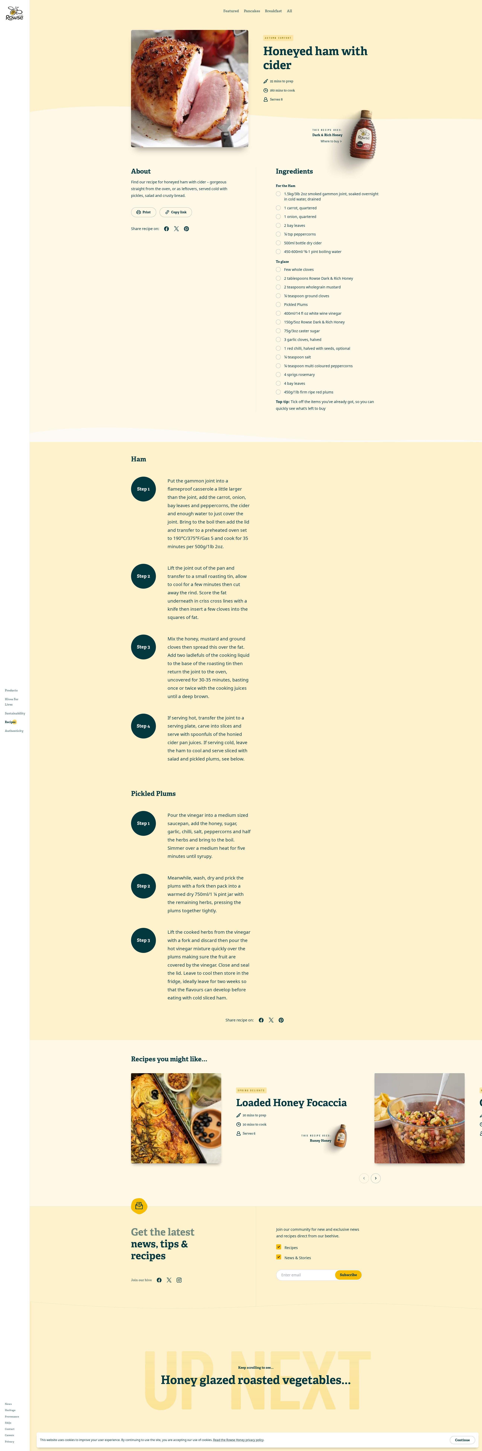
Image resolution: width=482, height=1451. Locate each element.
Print (147, 212)
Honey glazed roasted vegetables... (256, 1380)
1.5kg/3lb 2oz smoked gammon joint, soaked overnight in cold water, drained (331, 196)
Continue (462, 1440)
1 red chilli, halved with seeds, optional (317, 348)
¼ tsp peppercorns (300, 234)
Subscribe (348, 1275)
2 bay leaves (294, 225)
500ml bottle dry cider (303, 242)
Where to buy (330, 141)
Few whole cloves (299, 269)
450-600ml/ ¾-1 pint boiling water (313, 251)
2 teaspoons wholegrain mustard (312, 287)
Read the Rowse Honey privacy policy (238, 1440)
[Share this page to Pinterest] (186, 229)
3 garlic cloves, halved (302, 339)
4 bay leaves (294, 383)
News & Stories (297, 1257)
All (289, 11)
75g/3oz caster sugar (302, 330)
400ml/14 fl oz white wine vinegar (313, 313)
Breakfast (273, 11)
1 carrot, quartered (300, 207)
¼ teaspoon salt (297, 357)
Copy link (179, 212)
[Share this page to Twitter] (177, 229)
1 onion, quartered (300, 216)
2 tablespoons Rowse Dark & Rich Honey (318, 278)
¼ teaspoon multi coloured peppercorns (318, 365)
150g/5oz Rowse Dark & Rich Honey (314, 322)
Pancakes (252, 11)
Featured (231, 11)
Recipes (291, 1247)
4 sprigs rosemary (299, 374)
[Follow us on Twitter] (169, 1280)
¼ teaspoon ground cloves (306, 295)
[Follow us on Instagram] (179, 1280)
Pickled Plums (296, 304)
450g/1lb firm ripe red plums (308, 392)
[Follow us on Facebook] (159, 1280)
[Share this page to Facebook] (167, 229)
